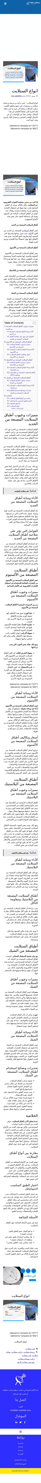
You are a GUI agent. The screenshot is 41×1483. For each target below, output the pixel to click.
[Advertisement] (20, 36)
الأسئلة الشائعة (15, 404)
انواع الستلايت (14, 406)
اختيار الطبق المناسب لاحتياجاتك (21, 401)
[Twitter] (20, 1422)
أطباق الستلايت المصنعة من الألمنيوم (19, 342)
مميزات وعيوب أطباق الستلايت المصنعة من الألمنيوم (20, 345)
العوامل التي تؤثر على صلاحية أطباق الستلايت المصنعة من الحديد (22, 338)
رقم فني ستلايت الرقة (26, 1362)
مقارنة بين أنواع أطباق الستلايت (20, 398)
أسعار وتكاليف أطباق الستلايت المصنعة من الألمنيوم (20, 356)
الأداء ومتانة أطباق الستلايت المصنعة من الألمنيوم (22, 351)
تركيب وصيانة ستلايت (26, 1359)
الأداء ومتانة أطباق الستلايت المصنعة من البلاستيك (22, 369)
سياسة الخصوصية (20, 1460)
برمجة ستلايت (29, 1352)
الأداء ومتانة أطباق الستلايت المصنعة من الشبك (22, 387)
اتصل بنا (20, 1454)
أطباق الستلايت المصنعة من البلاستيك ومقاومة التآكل (22, 374)
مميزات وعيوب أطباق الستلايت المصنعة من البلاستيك (20, 363)
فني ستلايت (30, 1349)
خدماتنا (20, 1446)
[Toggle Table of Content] (33, 323)
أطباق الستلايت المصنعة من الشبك (18, 378)
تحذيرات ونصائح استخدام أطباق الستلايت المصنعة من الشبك (20, 391)
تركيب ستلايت (17, 1352)
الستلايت (25, 230)
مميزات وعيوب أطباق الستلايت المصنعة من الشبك (20, 381)
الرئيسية (20, 1443)
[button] (4, 4)
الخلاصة (9, 396)
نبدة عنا (20, 1450)
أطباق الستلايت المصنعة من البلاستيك (19, 360)
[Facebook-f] (25, 1422)
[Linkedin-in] (16, 1422)
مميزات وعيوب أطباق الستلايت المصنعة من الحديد (20, 327)
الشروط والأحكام (20, 1464)
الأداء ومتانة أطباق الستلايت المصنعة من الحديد (21, 333)
